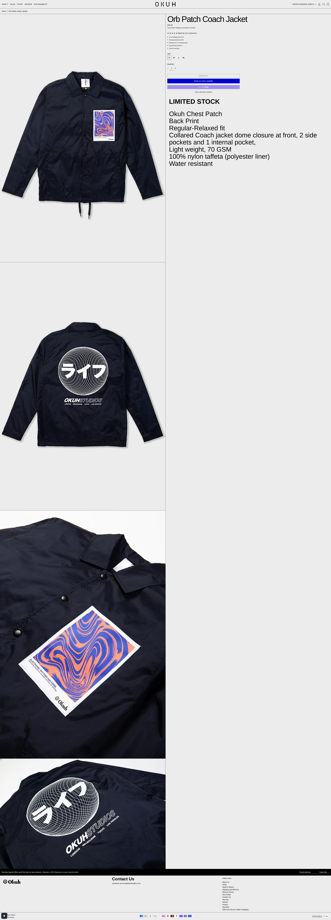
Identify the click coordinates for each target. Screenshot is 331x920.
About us (225, 882)
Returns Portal (227, 892)
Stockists (225, 907)
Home (4, 11)
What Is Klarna (228, 887)
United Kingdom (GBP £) (303, 4)
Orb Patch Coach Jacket (18, 11)
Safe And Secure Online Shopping (235, 910)
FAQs (224, 885)
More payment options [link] (203, 92)
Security (225, 900)
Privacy (225, 905)
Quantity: (170, 64)
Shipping (178, 28)
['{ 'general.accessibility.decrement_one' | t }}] (167, 68)
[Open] (4, 916)
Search (225, 902)
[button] (323, 4)
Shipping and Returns (230, 890)
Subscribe (323, 872)
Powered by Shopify (8, 917)
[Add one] (175, 68)
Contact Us (226, 897)
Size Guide (226, 895)
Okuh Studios (11, 915)
